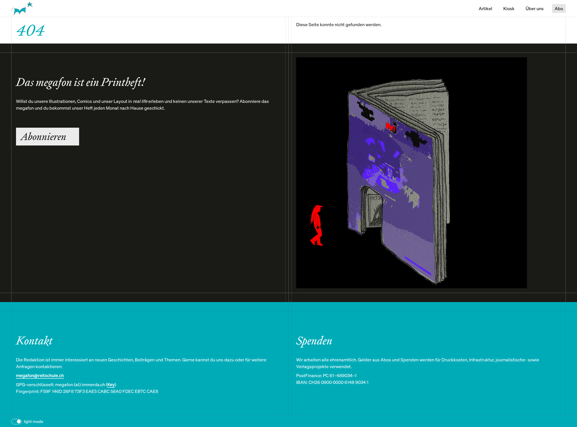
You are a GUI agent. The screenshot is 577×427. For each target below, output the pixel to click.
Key (111, 384)
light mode (33, 421)
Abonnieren (43, 136)
